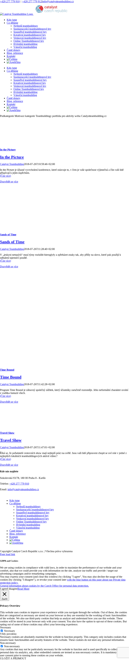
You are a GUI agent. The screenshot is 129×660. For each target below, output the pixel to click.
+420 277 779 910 (10, 1)
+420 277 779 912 (32, 1)
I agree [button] (3, 588)
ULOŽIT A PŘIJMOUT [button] (13, 658)
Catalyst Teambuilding (12, 164)
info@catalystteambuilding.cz (58, 1)
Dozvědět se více (9, 181)
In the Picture (8, 149)
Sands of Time (8, 234)
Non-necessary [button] (8, 642)
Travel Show (7, 432)
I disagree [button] (12, 588)
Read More (23, 588)
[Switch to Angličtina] (13, 62)
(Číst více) (5, 175)
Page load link (7, 554)
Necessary (9, 630)
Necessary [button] (5, 627)
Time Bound (7, 369)
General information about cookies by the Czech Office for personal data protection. (44, 585)
